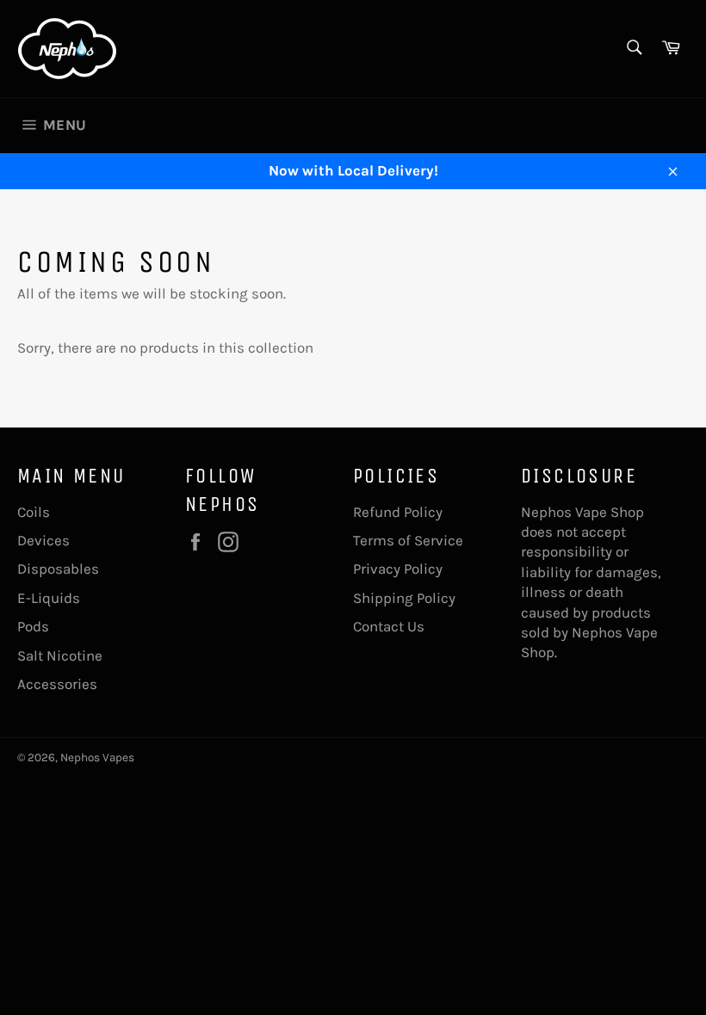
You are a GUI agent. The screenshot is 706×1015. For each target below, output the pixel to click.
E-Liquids (48, 597)
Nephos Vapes (97, 757)
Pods (33, 626)
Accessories (57, 683)
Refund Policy (398, 511)
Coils (33, 511)
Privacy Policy (398, 568)
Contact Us (388, 626)
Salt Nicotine (59, 655)
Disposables (58, 568)
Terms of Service (408, 540)
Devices (43, 540)
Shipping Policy (404, 597)
